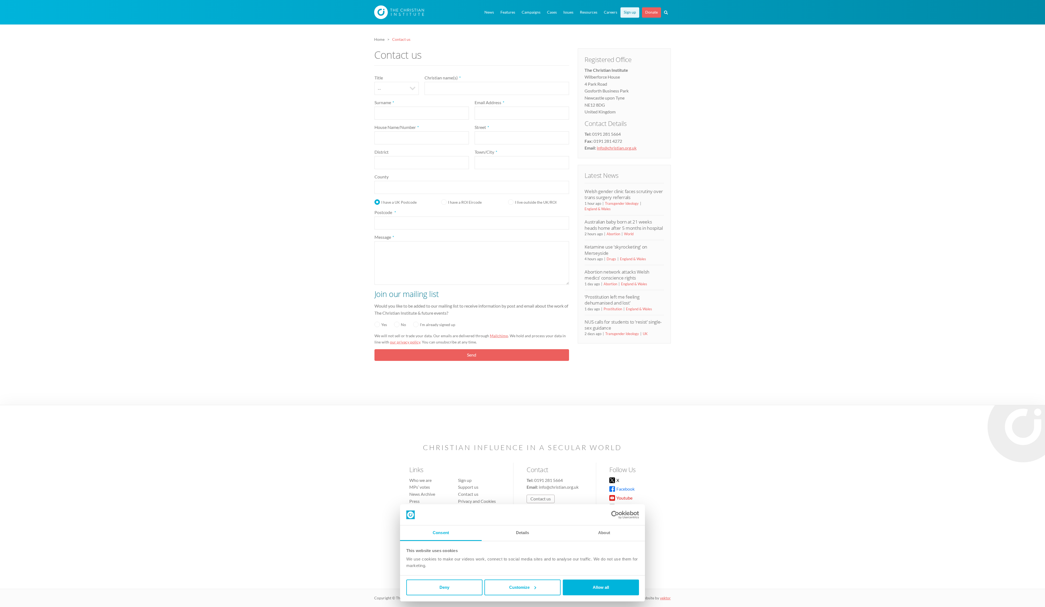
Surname (384, 102)
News (489, 12)
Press (414, 501)
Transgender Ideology (622, 203)
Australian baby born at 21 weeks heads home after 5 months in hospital (624, 225)
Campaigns (531, 12)
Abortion (613, 234)
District (381, 151)
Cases (552, 12)
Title (378, 77)
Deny (444, 587)
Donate (651, 12)
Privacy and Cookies (477, 501)
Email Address (489, 102)
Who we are (420, 480)
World (629, 234)
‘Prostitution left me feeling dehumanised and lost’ (612, 300)
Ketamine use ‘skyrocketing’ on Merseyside (616, 250)
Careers (610, 12)
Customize (519, 587)
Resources (588, 12)
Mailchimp (499, 335)
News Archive (422, 494)
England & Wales (598, 209)
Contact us (468, 494)
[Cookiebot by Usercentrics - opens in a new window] (615, 515)
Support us (468, 487)
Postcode (385, 212)
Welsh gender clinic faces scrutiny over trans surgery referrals (624, 194)
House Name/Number (396, 127)
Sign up (630, 12)
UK (645, 334)
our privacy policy (405, 342)
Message (384, 237)
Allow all (601, 587)
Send (471, 354)
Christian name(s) (443, 77)
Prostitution (613, 309)
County (381, 176)
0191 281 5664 (548, 480)
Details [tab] (522, 532)
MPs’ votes (419, 487)
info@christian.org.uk (617, 147)
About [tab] (604, 532)
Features (507, 12)
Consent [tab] (441, 532)
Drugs (611, 259)
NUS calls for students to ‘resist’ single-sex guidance (623, 325)
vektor (665, 598)
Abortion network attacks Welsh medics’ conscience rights (617, 275)
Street (482, 127)
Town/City (486, 151)
